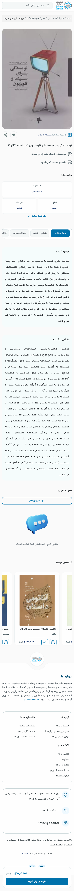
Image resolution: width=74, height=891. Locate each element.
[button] (13, 135)
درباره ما (65, 759)
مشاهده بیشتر (31, 700)
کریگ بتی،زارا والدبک (43, 154)
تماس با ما (63, 754)
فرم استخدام (62, 776)
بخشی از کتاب (40, 233)
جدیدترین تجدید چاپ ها (57, 731)
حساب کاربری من (26, 731)
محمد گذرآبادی (50, 162)
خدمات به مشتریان (59, 770)
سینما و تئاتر (44, 135)
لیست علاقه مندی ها (24, 737)
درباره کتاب (60, 233)
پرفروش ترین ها (60, 737)
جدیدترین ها (62, 726)
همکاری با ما (62, 765)
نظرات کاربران (19, 233)
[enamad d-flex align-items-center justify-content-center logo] (37, 829)
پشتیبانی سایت (27, 726)
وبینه (25, 854)
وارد (35, 881)
